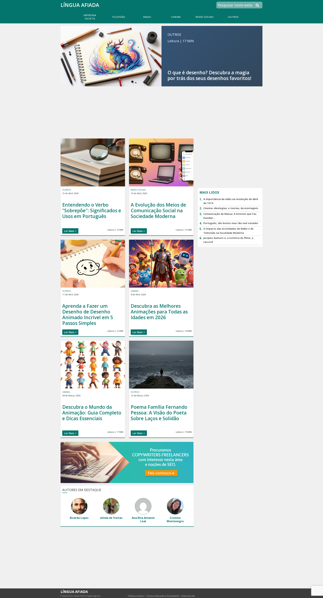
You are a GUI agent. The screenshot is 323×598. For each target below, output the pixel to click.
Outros (66, 189)
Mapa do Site (188, 595)
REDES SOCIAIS (138, 189)
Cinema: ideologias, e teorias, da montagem (230, 208)
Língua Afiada (80, 5)
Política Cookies (136, 595)
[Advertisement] (161, 112)
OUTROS (174, 34)
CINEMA (134, 290)
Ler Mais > (70, 231)
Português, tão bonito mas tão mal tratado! (230, 223)
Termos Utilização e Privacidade (162, 595)
